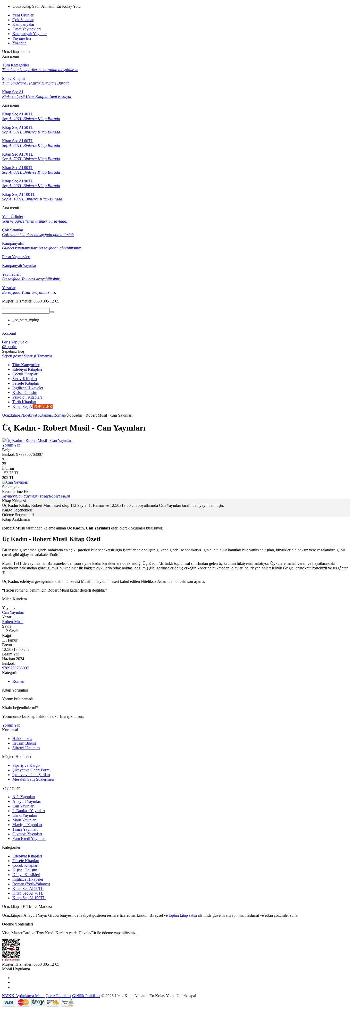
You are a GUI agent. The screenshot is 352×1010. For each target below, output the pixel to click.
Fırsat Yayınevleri (26, 29)
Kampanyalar (23, 24)
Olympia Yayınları (27, 834)
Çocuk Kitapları (25, 865)
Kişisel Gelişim (24, 870)
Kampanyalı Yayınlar (29, 33)
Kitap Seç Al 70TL (28, 893)
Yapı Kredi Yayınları (29, 838)
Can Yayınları (13, 612)
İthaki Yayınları (24, 815)
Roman (59, 415)
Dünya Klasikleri (26, 874)
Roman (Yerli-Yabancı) (31, 884)
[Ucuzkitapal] (3, 306)
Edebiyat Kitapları (37, 415)
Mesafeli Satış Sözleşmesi (33, 779)
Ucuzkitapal (12, 415)
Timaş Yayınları (25, 829)
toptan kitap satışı (183, 915)
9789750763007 (15, 668)
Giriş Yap (9, 342)
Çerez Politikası (58, 996)
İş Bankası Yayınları (28, 811)
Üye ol (22, 342)
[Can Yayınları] (15, 482)
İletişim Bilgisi (24, 743)
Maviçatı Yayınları (27, 824)
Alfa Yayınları (23, 797)
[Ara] (52, 312)
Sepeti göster (12, 356)
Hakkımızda (22, 738)
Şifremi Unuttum (26, 748)
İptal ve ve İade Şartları (31, 774)
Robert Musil (12, 621)
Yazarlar (19, 43)
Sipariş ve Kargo (26, 765)
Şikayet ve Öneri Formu (32, 770)
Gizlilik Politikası (86, 996)
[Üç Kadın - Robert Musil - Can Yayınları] (37, 440)
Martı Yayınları (24, 820)
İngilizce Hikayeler (27, 879)
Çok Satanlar (22, 20)
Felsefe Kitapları (25, 860)
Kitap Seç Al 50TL (28, 888)
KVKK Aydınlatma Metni (23, 996)
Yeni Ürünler (22, 15)
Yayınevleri (21, 38)
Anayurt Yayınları (26, 801)
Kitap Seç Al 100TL (29, 898)
